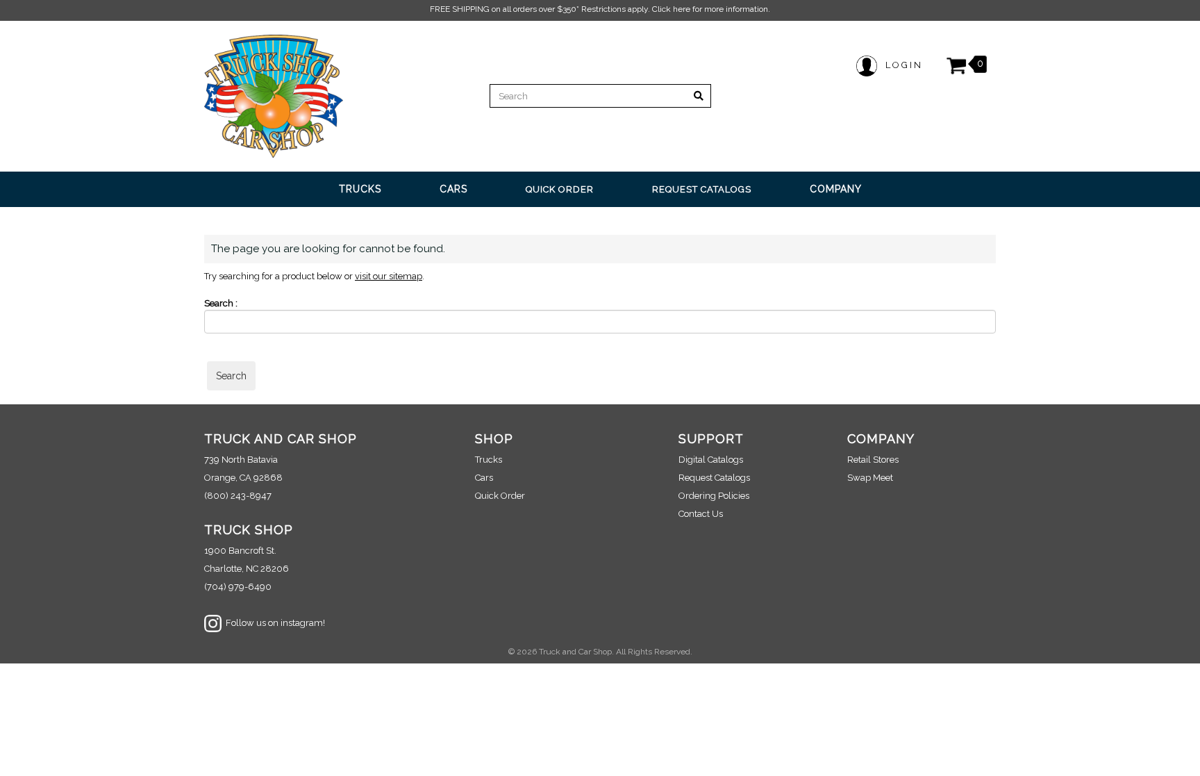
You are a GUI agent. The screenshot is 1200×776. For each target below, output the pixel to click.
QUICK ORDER (560, 189)
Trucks (488, 459)
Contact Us (700, 514)
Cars (484, 477)
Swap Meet (870, 477)
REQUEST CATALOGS (701, 189)
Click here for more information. (711, 9)
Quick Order (500, 495)
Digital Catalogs (710, 459)
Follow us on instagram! (273, 623)
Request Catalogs (714, 477)
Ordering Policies (713, 495)
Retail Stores (873, 459)
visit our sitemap (388, 276)
